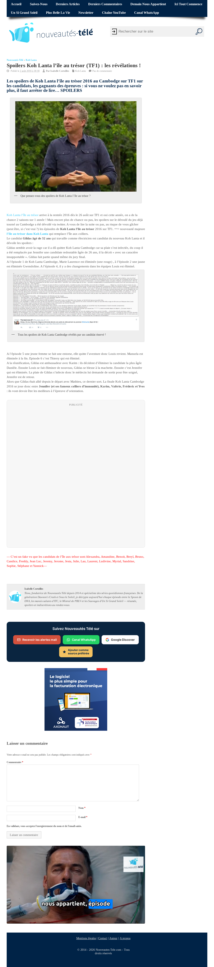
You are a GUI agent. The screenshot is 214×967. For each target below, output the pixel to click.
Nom (81, 807)
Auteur (113, 938)
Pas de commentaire (102, 71)
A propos (125, 938)
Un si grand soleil (24, 13)
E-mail (82, 816)
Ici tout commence (188, 4)
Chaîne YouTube (114, 13)
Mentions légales (86, 938)
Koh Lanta (31, 60)
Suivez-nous (38, 4)
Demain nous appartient (148, 4)
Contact (102, 938)
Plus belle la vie (58, 13)
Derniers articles (68, 4)
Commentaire (15, 762)
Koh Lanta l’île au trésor (22, 215)
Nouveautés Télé (15, 60)
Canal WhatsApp (146, 13)
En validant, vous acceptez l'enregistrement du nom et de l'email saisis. (44, 826)
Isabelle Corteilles (59, 71)
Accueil (16, 4)
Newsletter (85, 13)
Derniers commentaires (105, 4)
